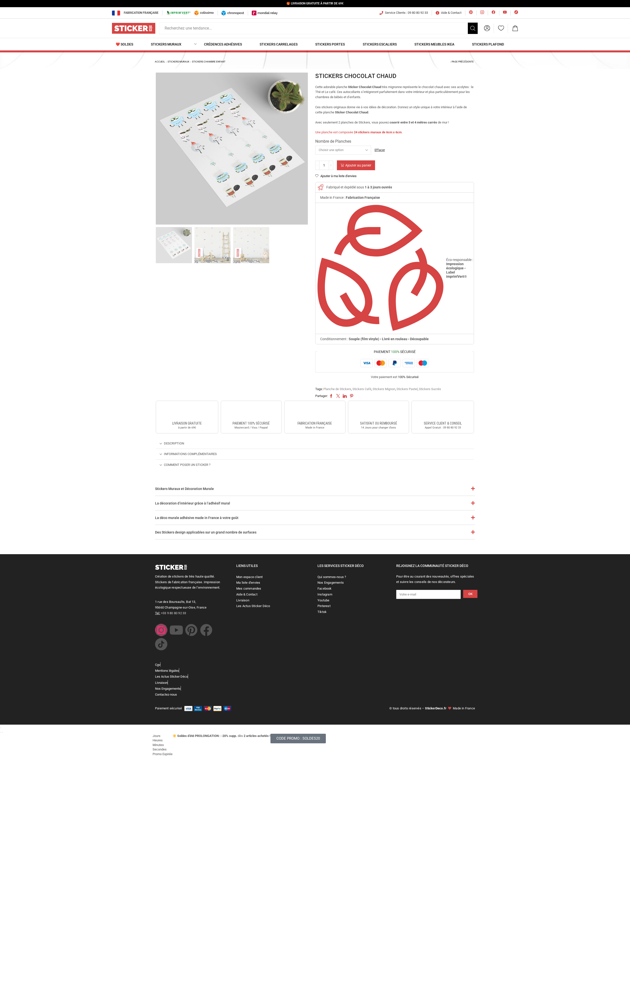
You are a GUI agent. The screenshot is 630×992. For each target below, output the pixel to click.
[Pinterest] (191, 630)
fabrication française (315, 423)
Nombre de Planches (333, 141)
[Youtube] (176, 630)
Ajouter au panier (358, 165)
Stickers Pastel (407, 389)
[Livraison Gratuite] (187, 411)
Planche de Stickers (337, 389)
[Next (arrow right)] (2, 732)
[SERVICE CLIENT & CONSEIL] (442, 411)
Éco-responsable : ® (459, 268)
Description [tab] (174, 443)
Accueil (160, 61)
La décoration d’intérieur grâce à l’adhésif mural (192, 503)
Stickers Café (361, 389)
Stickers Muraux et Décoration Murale (184, 489)
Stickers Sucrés (430, 389)
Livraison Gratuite (187, 423)
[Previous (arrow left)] (0, 732)
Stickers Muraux (178, 61)
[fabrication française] (314, 411)
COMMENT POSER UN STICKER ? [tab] (187, 465)
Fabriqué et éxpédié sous (359, 187)
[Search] (473, 28)
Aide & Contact (451, 13)
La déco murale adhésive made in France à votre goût (196, 518)
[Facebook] (206, 630)
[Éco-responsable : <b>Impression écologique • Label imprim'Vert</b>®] (380, 268)
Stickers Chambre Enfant (208, 61)
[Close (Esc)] (0, 727)
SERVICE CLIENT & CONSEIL (443, 423)
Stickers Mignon (384, 389)
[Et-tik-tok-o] (161, 644)
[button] (487, 28)
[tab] (315, 443)
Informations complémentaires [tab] (190, 454)
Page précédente (463, 61)
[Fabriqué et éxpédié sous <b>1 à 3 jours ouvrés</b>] (320, 187)
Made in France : (350, 197)
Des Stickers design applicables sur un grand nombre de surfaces (205, 532)
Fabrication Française (141, 13)
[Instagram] (161, 630)
